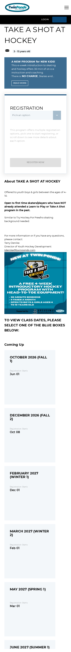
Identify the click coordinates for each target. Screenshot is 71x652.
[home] (17, 7)
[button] (66, 7)
